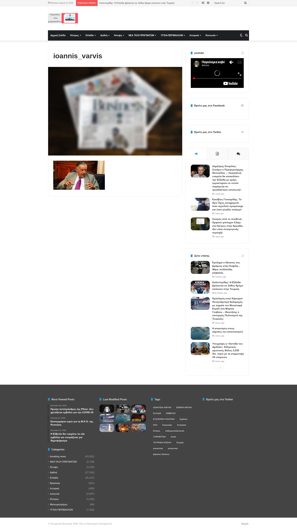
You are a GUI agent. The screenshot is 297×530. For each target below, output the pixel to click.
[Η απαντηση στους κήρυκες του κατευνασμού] (200, 333)
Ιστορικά (194, 35)
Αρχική (244, 523)
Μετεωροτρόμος (59, 504)
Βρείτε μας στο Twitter (207, 132)
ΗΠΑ (155, 425)
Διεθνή (103, 35)
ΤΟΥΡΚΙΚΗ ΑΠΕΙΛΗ (162, 442)
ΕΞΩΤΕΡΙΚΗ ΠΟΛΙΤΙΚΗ (164, 419)
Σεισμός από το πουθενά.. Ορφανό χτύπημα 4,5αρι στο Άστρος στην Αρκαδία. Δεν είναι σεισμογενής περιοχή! (227, 226)
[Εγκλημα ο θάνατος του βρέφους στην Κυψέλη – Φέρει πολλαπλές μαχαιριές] (200, 267)
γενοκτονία (158, 448)
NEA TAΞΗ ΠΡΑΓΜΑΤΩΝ (141, 35)
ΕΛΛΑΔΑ (157, 413)
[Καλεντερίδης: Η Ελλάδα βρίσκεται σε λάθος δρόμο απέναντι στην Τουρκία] (200, 287)
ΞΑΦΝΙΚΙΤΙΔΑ (159, 437)
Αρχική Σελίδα (57, 35)
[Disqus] (115, 248)
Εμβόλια (183, 419)
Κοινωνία (211, 35)
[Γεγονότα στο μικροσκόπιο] (63, 18)
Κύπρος (74, 35)
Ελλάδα (90, 35)
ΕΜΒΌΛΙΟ (170, 413)
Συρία (173, 437)
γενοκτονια (173, 448)
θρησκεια (55, 483)
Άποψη (118, 35)
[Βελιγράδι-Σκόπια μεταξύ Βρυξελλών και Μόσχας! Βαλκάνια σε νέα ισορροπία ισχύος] (138, 428)
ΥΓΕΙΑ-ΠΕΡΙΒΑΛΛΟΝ (172, 35)
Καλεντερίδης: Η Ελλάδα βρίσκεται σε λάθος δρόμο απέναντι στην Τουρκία (136, 3)
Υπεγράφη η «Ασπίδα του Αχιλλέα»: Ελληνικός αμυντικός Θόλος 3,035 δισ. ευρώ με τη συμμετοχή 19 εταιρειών (228, 350)
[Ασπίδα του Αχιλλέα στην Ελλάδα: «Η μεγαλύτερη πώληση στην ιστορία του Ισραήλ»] (107, 428)
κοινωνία (54, 493)
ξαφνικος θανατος (161, 454)
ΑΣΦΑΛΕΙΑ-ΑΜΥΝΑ (162, 407)
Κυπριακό (181, 425)
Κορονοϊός (167, 425)
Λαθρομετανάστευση (174, 431)
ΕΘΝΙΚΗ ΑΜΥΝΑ (184, 407)
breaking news (58, 456)
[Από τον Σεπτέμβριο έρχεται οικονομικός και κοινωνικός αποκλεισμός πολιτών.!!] (107, 409)
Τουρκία (180, 442)
